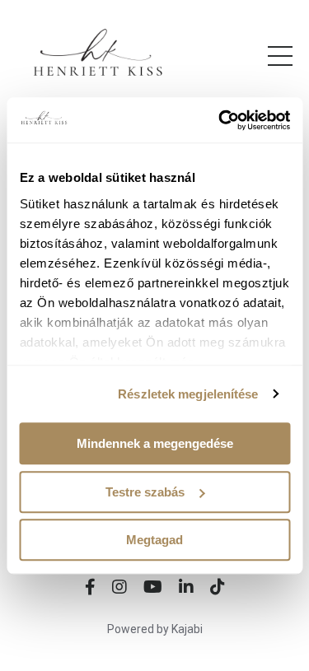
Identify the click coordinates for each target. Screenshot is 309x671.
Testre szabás (145, 492)
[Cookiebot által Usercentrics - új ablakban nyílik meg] (220, 120)
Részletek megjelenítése (188, 394)
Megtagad (154, 540)
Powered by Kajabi (155, 629)
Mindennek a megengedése (155, 443)
